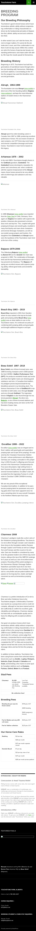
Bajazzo (4, 400)
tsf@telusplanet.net (7, 920)
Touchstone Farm (8, 2)
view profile (29, 88)
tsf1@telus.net (5, 907)
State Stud (10, 216)
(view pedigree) (6, 93)
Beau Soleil (24, 869)
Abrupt (15, 398)
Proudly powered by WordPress (9, 928)
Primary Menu (33, 2)
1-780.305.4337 (14, 894)
